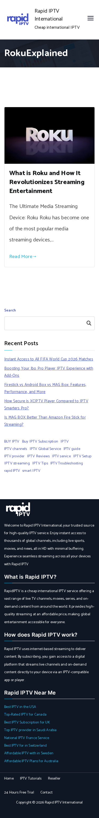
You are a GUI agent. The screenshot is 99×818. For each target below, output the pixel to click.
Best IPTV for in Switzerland (25, 746)
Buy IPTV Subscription (40, 441)
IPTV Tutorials (31, 779)
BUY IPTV (12, 441)
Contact (46, 793)
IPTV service (61, 456)
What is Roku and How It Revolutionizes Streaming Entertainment (46, 182)
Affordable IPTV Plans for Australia (31, 761)
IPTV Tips (40, 463)
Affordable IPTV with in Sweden (28, 753)
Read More (20, 256)
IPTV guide (72, 449)
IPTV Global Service (45, 449)
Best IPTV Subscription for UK (27, 723)
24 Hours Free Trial (19, 793)
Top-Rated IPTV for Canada (25, 715)
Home (9, 779)
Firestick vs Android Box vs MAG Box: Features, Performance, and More (45, 388)
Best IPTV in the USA (20, 707)
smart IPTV (31, 471)
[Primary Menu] (90, 19)
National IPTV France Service (26, 738)
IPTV (64, 441)
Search (10, 311)
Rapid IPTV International (49, 15)
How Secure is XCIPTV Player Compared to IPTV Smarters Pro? (46, 405)
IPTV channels (15, 449)
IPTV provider (14, 456)
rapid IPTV (12, 471)
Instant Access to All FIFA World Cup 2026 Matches (48, 359)
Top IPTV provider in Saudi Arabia (30, 730)
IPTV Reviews (38, 456)
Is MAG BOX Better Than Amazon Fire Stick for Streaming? (45, 421)
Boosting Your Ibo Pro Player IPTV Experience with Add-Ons (48, 372)
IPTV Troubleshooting (66, 463)
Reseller (54, 779)
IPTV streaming (17, 463)
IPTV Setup (82, 456)
